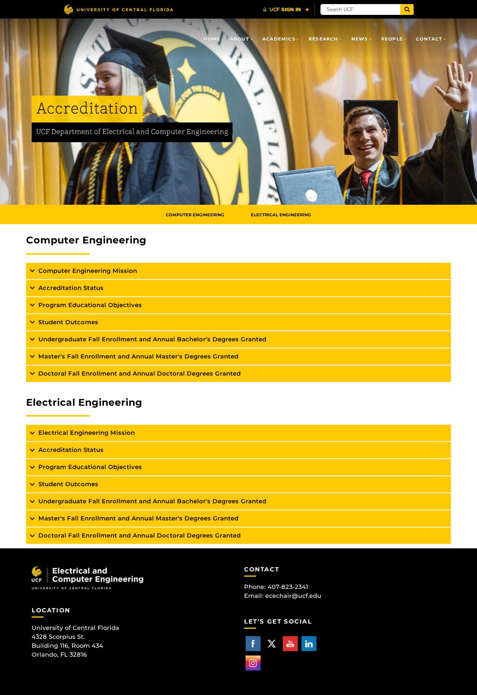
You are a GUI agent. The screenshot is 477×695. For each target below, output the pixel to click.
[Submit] (407, 9)
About (239, 39)
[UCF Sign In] (286, 9)
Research (323, 39)
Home (211, 39)
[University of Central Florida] (118, 9)
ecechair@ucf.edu (293, 595)
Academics (279, 39)
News (359, 39)
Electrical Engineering (281, 214)
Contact (429, 39)
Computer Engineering (195, 214)
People (392, 39)
